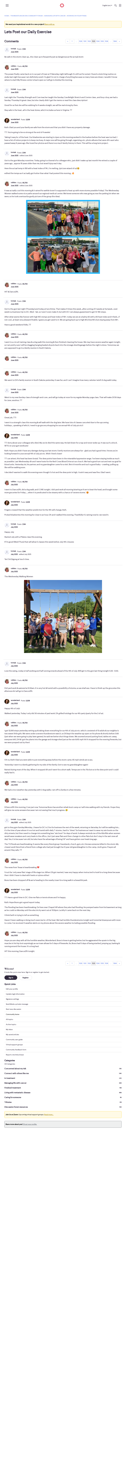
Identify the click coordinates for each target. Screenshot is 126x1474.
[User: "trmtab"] (6, 49)
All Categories (9, 1064)
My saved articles (12, 1034)
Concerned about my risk (63, 1068)
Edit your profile (12, 989)
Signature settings (12, 999)
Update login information (15, 994)
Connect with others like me (63, 1073)
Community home (12, 1014)
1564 (115, 41)
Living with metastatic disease (63, 1092)
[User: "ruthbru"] (6, 67)
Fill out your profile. (30, 1124)
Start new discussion (13, 1009)
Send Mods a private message (17, 1004)
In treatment (63, 1078)
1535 (102, 41)
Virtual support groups (14, 1044)
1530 (80, 41)
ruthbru (13, 66)
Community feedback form (16, 1050)
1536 (106, 41)
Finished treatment (63, 1088)
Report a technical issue (15, 1055)
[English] (62, 5)
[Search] (115, 5)
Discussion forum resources (63, 1107)
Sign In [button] (11, 978)
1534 (98, 41)
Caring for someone (63, 1097)
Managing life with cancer (63, 1083)
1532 (89, 41)
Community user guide (14, 1039)
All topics (9, 1019)
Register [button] (26, 978)
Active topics (11, 1024)
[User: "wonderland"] (6, 120)
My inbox (9, 1029)
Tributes (63, 1102)
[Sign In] (120, 5)
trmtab (13, 49)
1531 (84, 41)
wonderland (15, 119)
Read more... (49, 1114)
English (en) (106, 5)
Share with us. (50, 24)
